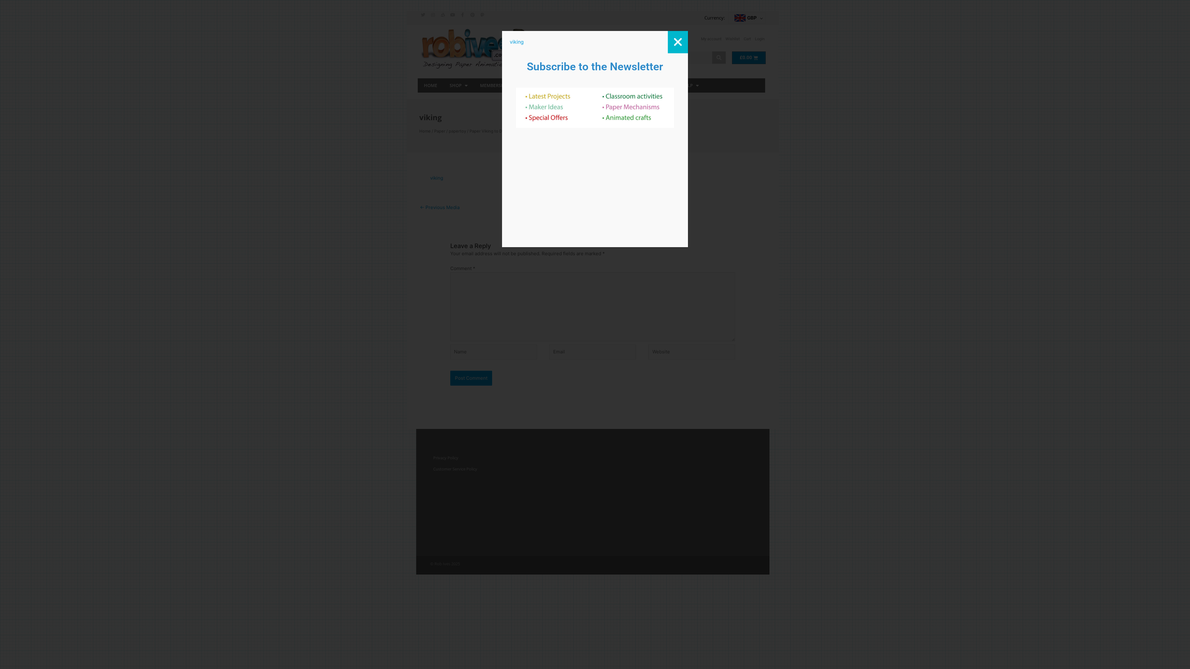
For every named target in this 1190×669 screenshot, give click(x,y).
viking (517, 42)
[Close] (678, 42)
